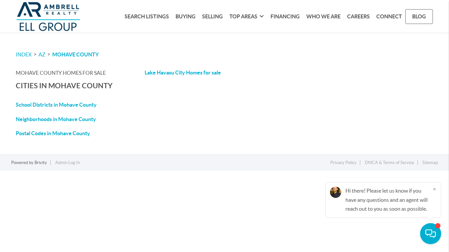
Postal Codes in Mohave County (53, 133)
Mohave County (75, 54)
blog (419, 16)
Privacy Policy (343, 162)
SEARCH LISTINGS (147, 16)
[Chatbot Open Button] (430, 233)
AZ (41, 54)
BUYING (186, 16)
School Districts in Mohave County (56, 105)
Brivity (41, 162)
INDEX (24, 54)
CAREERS (358, 16)
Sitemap (430, 162)
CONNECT (389, 16)
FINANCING (285, 16)
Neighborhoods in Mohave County (56, 119)
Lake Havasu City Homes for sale (183, 72)
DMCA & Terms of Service (389, 162)
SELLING (212, 16)
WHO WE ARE (323, 16)
